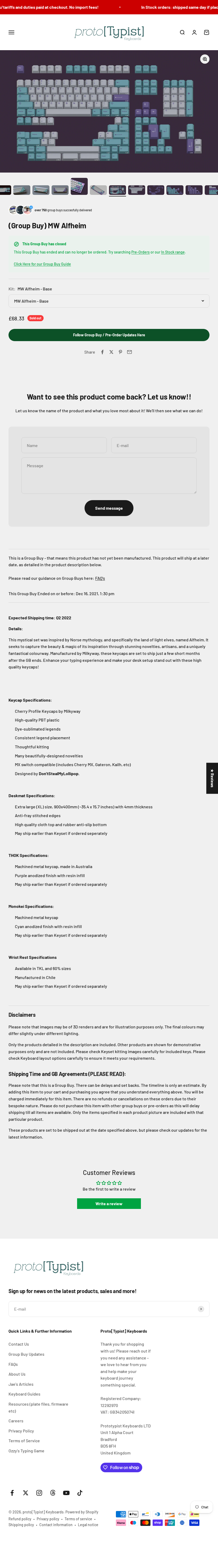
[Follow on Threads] (52, 1492)
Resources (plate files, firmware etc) (38, 1407)
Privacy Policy (21, 1430)
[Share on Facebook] (102, 352)
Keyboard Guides (24, 1393)
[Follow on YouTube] (66, 1492)
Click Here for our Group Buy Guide (42, 264)
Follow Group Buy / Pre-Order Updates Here (109, 335)
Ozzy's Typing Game (26, 1450)
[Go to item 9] (21, 190)
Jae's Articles (21, 1384)
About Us (17, 1373)
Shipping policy (21, 1524)
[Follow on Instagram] (39, 1492)
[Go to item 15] (136, 190)
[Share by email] (129, 352)
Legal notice (88, 1524)
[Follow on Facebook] (12, 1492)
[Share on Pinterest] (120, 352)
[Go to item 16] (155, 190)
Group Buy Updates (26, 1354)
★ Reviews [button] (212, 778)
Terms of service (78, 1519)
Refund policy (20, 1519)
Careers (16, 1420)
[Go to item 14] (117, 190)
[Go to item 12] (79, 187)
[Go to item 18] (194, 190)
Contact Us (19, 1343)
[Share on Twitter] (111, 352)
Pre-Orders (140, 252)
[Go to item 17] (174, 190)
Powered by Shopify (81, 1512)
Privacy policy (48, 1519)
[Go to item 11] (60, 190)
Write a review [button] (109, 1203)
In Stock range (173, 252)
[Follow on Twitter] (25, 1492)
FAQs (13, 1364)
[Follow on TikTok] (79, 1492)
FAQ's (100, 578)
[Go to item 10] (40, 190)
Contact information (56, 1524)
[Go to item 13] (98, 190)
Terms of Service (24, 1440)
